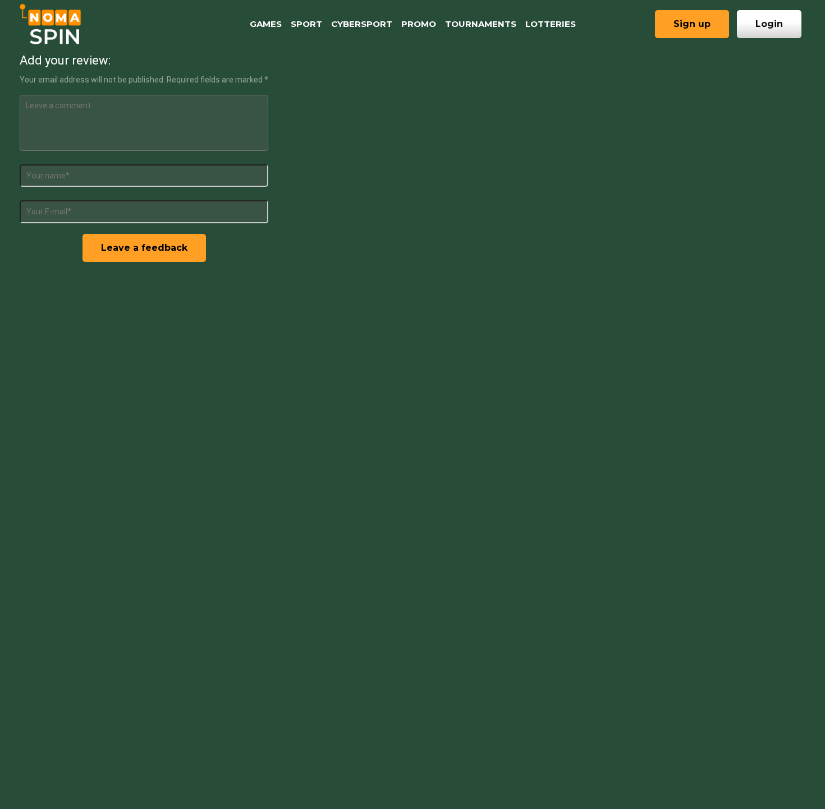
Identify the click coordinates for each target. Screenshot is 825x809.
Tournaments (480, 24)
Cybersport (361, 24)
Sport (306, 24)
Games (266, 24)
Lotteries (550, 24)
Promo (418, 24)
